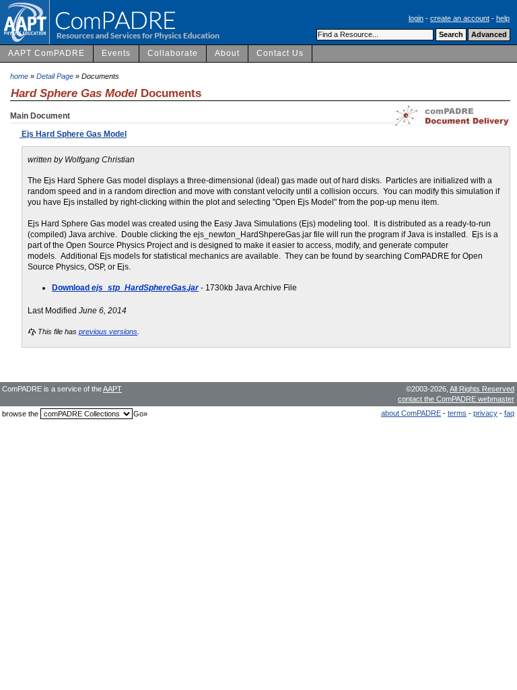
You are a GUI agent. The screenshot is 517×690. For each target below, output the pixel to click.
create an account (459, 18)
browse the (20, 414)
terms (457, 413)
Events (116, 53)
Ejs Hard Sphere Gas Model (73, 134)
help (503, 18)
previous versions (108, 331)
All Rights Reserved (482, 389)
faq (509, 413)
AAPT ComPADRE (46, 53)
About (227, 53)
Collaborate (172, 53)
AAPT (112, 389)
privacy (485, 413)
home (19, 76)
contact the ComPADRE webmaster (456, 399)
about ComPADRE (411, 413)
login (416, 18)
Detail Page (54, 76)
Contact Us (280, 53)
